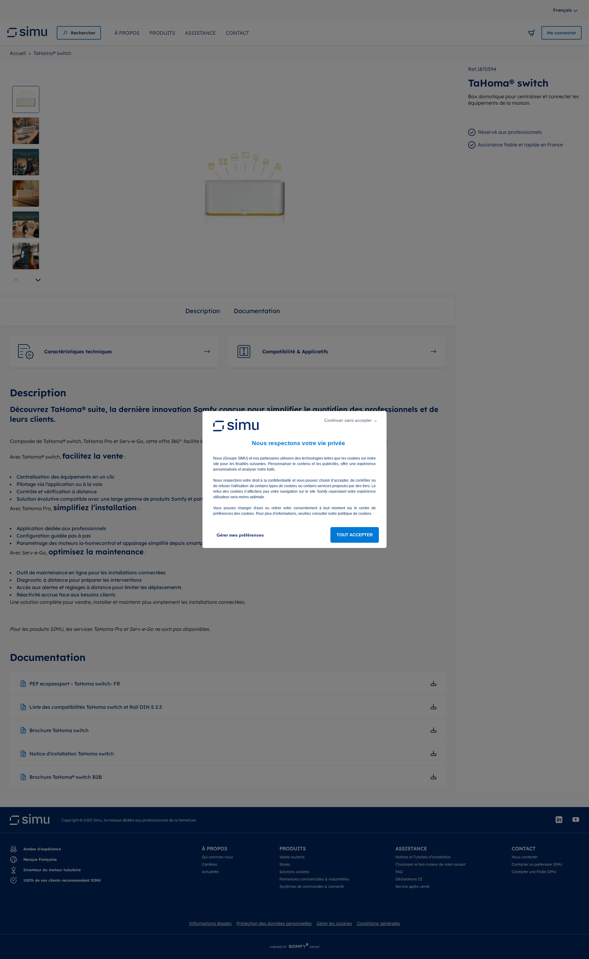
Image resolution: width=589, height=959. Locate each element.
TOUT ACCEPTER (355, 534)
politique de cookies (354, 513)
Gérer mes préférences (240, 535)
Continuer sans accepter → (350, 420)
